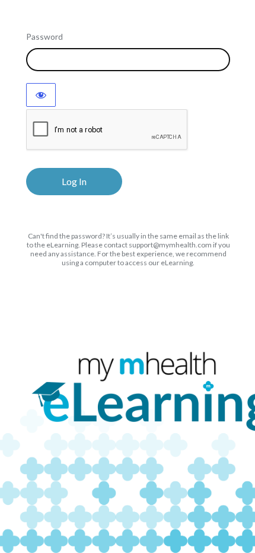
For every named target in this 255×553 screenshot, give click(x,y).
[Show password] (41, 95)
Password (44, 36)
